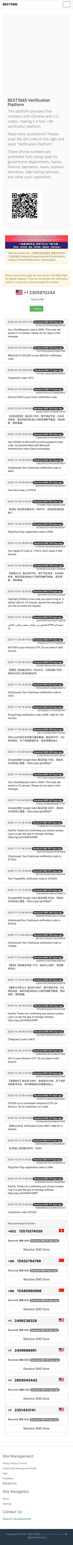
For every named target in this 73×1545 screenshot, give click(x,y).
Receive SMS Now (36, 1249)
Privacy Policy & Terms (15, 1463)
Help (5, 1473)
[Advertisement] (36, 57)
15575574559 (30, 1231)
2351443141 (25, 1410)
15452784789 (29, 1261)
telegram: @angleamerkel (17, 1518)
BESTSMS (10, 4)
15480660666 (29, 1291)
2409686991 (25, 1350)
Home (6, 1498)
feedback (8, 1478)
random (37, 308)
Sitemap (7, 1503)
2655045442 (26, 1380)
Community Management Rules (19, 1468)
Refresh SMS (37, 299)
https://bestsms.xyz (51, 1534)
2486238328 (26, 1321)
